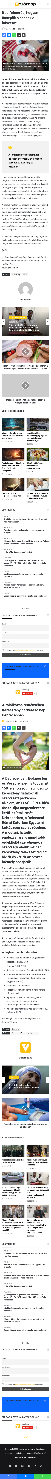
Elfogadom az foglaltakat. (24, 650)
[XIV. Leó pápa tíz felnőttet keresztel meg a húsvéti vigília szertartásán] (38, 484)
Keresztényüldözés (18, 317)
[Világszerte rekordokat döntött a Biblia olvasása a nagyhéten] (13, 424)
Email (4, 624)
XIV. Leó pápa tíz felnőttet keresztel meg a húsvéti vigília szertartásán (37, 495)
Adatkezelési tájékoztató (36, 1453)
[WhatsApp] (14, 35)
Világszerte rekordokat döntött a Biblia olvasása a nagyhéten (12, 435)
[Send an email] (14, 29)
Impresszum (10, 1453)
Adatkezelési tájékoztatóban (25, 650)
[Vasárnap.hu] (25, 4)
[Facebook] (4, 35)
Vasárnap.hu (41, 1449)
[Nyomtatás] (24, 35)
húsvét (24, 275)
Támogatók (32, 1457)
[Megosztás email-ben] (19, 35)
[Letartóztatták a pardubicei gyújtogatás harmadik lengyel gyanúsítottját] (38, 424)
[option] (25, 321)
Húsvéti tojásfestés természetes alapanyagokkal (35, 465)
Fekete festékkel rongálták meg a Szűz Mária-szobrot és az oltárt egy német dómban (25, 327)
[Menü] (3, 5)
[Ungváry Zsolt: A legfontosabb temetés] (13, 484)
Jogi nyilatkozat (20, 1457)
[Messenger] (9, 35)
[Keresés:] (47, 5)
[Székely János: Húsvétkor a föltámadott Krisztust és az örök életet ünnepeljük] (13, 454)
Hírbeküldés (20, 1453)
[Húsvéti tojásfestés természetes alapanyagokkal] (38, 454)
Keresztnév (6, 641)
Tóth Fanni (9, 29)
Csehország (16, 275)
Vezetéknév (6, 633)
